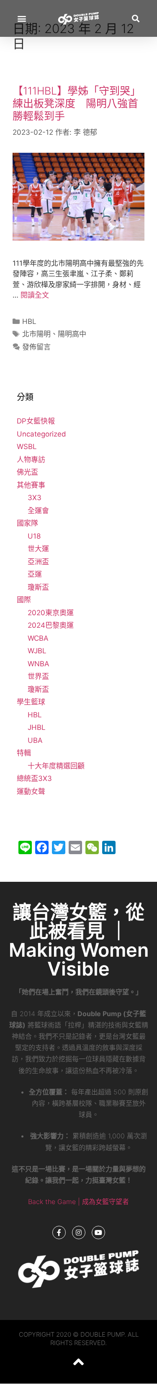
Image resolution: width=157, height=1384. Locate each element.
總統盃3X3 (34, 778)
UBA (35, 740)
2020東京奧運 (51, 613)
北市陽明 (36, 334)
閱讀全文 (35, 295)
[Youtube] (98, 1232)
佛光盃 (27, 472)
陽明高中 (72, 334)
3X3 (34, 497)
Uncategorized (41, 434)
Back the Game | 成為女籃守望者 (78, 1201)
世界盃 (38, 676)
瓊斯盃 (38, 587)
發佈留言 (36, 347)
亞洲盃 (38, 561)
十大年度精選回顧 (56, 766)
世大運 (38, 548)
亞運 (35, 574)
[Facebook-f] (59, 1232)
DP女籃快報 (36, 421)
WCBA (38, 638)
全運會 (38, 510)
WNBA (38, 664)
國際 (24, 600)
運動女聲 (31, 791)
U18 (34, 536)
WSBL (27, 446)
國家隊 (27, 523)
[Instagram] (78, 1232)
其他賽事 (31, 485)
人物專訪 (31, 459)
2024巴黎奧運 (51, 625)
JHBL (37, 727)
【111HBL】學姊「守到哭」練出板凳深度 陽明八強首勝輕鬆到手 (77, 103)
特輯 (24, 753)
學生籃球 (31, 702)
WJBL (37, 651)
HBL (29, 321)
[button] (21, 19)
